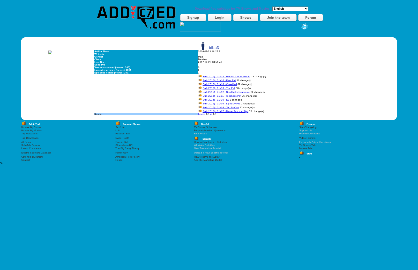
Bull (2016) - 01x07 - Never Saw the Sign (225, 111)
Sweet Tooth (122, 138)
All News (26, 142)
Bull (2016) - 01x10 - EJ (216, 99)
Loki (117, 130)
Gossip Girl (121, 142)
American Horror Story (127, 156)
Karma (201, 114)
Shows (245, 17)
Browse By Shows (31, 127)
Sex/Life (120, 127)
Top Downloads (29, 138)
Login (219, 17)
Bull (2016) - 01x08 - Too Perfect (221, 107)
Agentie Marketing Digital (208, 160)
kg (211, 114)
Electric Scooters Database (36, 152)
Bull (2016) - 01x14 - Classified (220, 84)
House (119, 160)
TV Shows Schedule (205, 127)
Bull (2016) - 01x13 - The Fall (219, 88)
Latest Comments (31, 148)
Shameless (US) (124, 145)
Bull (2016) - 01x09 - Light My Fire (221, 103)
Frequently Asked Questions (209, 130)
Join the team (278, 17)
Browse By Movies (31, 130)
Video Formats (307, 138)
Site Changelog (308, 127)
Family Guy (121, 152)
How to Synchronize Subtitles (210, 142)
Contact (25, 160)
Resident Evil (122, 133)
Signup (193, 17)
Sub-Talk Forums (30, 145)
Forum (310, 17)
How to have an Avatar (206, 156)
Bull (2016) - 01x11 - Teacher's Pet (222, 96)
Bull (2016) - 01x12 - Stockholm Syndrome (226, 92)
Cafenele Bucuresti (32, 156)
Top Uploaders (29, 133)
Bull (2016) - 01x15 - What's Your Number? (226, 76)
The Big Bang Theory (127, 148)
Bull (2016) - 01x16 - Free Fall (219, 80)
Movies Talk (305, 148)
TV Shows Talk (307, 145)
